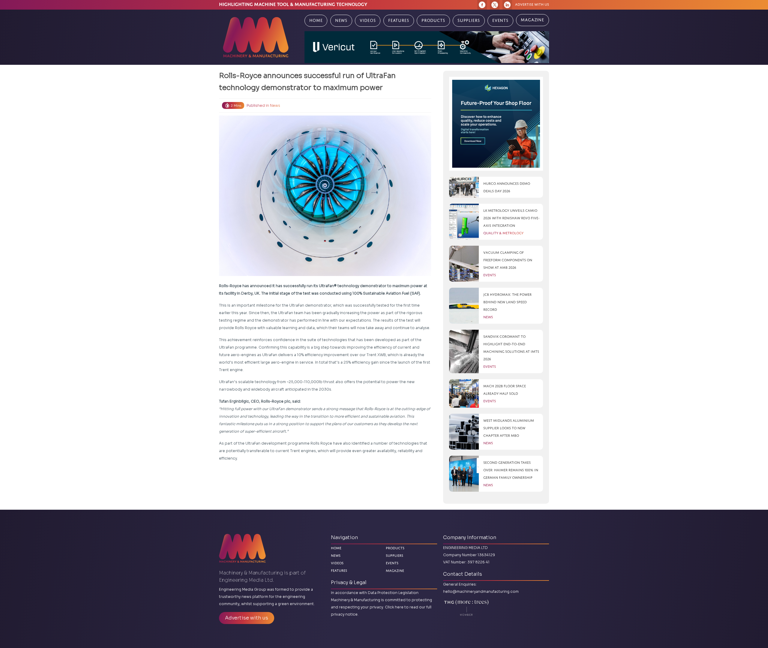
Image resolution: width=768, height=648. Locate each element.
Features (398, 20)
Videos (368, 20)
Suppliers (469, 20)
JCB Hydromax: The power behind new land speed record (507, 301)
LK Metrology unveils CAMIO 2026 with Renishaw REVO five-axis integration (511, 217)
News (341, 20)
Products (433, 20)
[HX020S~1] (496, 124)
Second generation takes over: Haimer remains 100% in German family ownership (510, 469)
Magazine (532, 20)
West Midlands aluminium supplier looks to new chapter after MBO (508, 427)
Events (500, 20)
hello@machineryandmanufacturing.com (481, 591)
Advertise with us (532, 4)
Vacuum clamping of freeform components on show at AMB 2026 (507, 259)
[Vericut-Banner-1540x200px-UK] (426, 47)
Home (315, 20)
